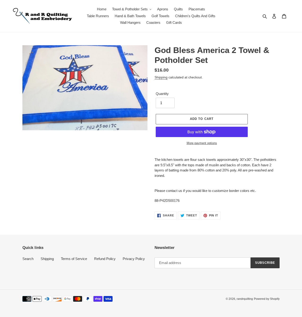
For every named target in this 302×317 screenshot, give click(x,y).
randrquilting (245, 299)
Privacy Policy (134, 259)
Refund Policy (105, 259)
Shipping (161, 77)
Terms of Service (74, 259)
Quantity (162, 94)
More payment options (202, 143)
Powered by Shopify (267, 299)
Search (28, 259)
